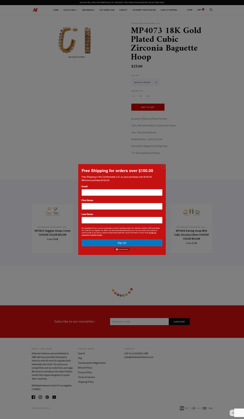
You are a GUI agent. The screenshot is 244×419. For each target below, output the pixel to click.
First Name (87, 200)
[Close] (163, 166)
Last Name (87, 214)
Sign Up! (122, 242)
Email (85, 186)
